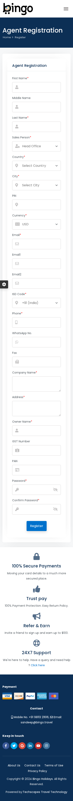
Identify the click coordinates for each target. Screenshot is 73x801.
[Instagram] (46, 745)
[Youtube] (38, 745)
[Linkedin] (30, 745)
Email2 (16, 274)
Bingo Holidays (43, 779)
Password (18, 481)
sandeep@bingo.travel (37, 722)
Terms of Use (53, 765)
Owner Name (21, 422)
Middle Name (21, 98)
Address (17, 397)
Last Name (19, 118)
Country (18, 157)
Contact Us (32, 765)
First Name (19, 78)
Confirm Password (25, 500)
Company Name (24, 373)
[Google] (22, 745)
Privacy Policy (37, 771)
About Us (14, 765)
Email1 (16, 255)
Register (36, 526)
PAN (14, 461)
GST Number (21, 441)
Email (16, 235)
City (15, 176)
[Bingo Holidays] (17, 9)
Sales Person (21, 137)
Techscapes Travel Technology (45, 792)
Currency (18, 215)
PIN (14, 196)
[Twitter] (14, 745)
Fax (14, 353)
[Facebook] (5, 745)
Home (7, 37)
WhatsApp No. (22, 333)
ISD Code (18, 294)
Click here (38, 665)
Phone (16, 313)
